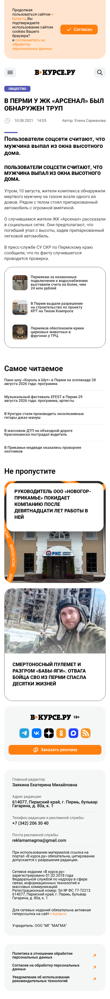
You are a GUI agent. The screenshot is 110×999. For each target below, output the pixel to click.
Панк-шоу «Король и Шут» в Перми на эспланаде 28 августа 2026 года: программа (50, 382)
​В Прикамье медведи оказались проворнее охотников (42, 449)
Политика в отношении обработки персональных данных (42, 955)
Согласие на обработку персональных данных (46, 967)
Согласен (83, 29)
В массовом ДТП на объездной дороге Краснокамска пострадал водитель (38, 432)
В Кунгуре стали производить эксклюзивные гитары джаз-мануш (44, 416)
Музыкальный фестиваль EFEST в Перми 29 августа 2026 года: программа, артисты (43, 399)
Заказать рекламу (59, 749)
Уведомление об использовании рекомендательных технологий (40, 979)
